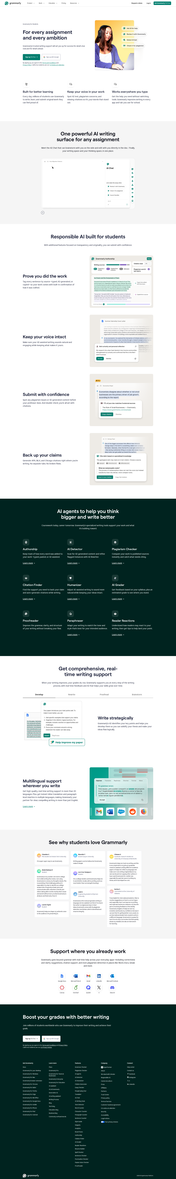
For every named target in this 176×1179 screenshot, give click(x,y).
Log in (149, 3)
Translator (78, 1094)
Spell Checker (79, 1152)
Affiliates (104, 1088)
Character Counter (81, 1111)
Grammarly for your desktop (32, 1070)
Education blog (53, 1110)
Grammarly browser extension (32, 1081)
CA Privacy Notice (46, 1047)
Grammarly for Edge (29, 1094)
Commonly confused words (57, 1117)
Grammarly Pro (54, 1070)
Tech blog (52, 1106)
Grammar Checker (81, 1067)
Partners (104, 1091)
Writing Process (54, 1099)
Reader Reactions (80, 1145)
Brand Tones (79, 1132)
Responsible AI (105, 1077)
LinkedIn (132, 1084)
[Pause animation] (42, 212)
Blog (50, 1103)
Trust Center (105, 1095)
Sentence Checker (81, 1156)
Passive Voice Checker (82, 1162)
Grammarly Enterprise (56, 1079)
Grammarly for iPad (29, 1111)
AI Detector (78, 1077)
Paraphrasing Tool (80, 1091)
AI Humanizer (79, 1081)
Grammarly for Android (30, 1115)
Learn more (28, 563)
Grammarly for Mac (29, 1077)
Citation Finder (79, 1139)
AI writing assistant (55, 1096)
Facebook (132, 1074)
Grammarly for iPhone (30, 1108)
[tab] (39, 695)
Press (102, 1084)
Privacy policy (105, 1098)
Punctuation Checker (81, 1159)
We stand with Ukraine (108, 1074)
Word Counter (79, 1108)
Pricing (64, 3)
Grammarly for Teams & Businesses (56, 1075)
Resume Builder (80, 1149)
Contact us (130, 1070)
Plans (50, 1067)
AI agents (78, 1074)
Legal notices (105, 1118)
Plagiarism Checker (81, 1070)
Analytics (78, 1128)
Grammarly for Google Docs (31, 1101)
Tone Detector (79, 1105)
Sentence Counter (81, 1118)
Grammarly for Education (57, 1082)
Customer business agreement (110, 1105)
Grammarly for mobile (30, 1105)
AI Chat (77, 1098)
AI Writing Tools (80, 1101)
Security (103, 1112)
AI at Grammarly (54, 1089)
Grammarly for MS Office (30, 1098)
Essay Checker (79, 1087)
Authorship (78, 1135)
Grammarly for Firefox (30, 1091)
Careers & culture (106, 1081)
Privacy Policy (27, 65)
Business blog (53, 1113)
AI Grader (78, 1142)
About (103, 1071)
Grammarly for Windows (30, 1074)
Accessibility (105, 1115)
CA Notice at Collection (57, 65)
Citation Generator (81, 1084)
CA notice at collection (108, 1108)
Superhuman (107, 1067)
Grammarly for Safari (29, 1087)
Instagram (132, 1077)
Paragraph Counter (81, 1115)
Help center (131, 1067)
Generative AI (53, 1093)
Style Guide (78, 1121)
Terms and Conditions (49, 63)
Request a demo (136, 3)
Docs (24, 1067)
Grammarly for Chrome (30, 1084)
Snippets (77, 1125)
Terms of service (106, 1101)
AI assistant (52, 1086)
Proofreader (79, 1166)
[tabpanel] (88, 723)
